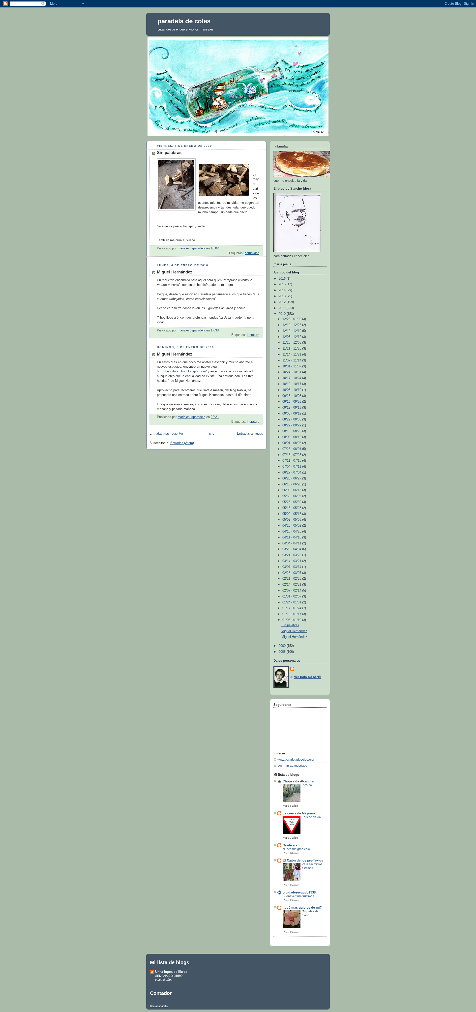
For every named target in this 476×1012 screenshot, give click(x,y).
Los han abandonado (292, 765)
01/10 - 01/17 (292, 614)
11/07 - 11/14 (292, 360)
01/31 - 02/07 (292, 596)
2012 (283, 302)
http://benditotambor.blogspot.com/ (182, 371)
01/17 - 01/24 (292, 608)
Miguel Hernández (174, 272)
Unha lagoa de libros (171, 972)
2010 (283, 314)
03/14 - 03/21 (292, 561)
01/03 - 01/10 (292, 620)
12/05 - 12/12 (292, 337)
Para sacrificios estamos (312, 866)
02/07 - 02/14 (292, 590)
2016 (283, 278)
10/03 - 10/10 (292, 390)
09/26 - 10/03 (292, 396)
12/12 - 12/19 (292, 331)
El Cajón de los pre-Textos (303, 860)
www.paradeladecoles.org (295, 759)
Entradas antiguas (250, 433)
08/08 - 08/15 (292, 437)
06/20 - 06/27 (292, 478)
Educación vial (312, 817)
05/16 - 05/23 (292, 508)
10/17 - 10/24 (292, 378)
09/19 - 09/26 (292, 401)
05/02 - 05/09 (292, 519)
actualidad (252, 253)
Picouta (307, 785)
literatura (253, 335)
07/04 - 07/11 (292, 466)
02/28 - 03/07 (292, 573)
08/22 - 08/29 (292, 425)
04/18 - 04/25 (292, 531)
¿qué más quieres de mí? (302, 907)
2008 (283, 652)
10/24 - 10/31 (292, 372)
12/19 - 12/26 (292, 325)
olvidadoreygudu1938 (299, 892)
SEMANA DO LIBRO (168, 976)
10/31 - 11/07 (292, 366)
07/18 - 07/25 (292, 455)
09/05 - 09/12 (292, 413)
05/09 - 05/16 (292, 514)
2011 (283, 308)
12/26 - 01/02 (292, 319)
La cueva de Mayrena (299, 813)
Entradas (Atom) (182, 443)
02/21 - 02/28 (292, 578)
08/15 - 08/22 (292, 431)
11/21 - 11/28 (292, 348)
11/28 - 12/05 (292, 342)
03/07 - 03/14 (292, 567)
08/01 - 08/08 (292, 443)
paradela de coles (183, 21)
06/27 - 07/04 (292, 472)
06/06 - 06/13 (292, 490)
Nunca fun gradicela (296, 849)
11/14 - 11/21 (292, 354)
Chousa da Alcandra (298, 781)
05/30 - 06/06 (292, 496)
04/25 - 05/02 (292, 525)
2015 (283, 284)
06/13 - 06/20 (292, 484)
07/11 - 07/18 (292, 460)
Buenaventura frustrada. (299, 896)
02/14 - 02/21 (292, 584)
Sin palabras (169, 152)
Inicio (210, 433)
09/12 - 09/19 (292, 407)
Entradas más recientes (166, 433)
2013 (283, 296)
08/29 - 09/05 (292, 419)
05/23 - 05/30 (292, 502)
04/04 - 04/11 (292, 543)
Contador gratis (159, 1006)
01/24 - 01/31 (292, 602)
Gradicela (290, 845)
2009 (283, 646)
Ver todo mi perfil (307, 677)
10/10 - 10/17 (292, 384)
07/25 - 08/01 (292, 449)
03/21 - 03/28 (292, 555)
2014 (283, 290)
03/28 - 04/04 (292, 549)
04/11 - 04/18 (292, 537)
